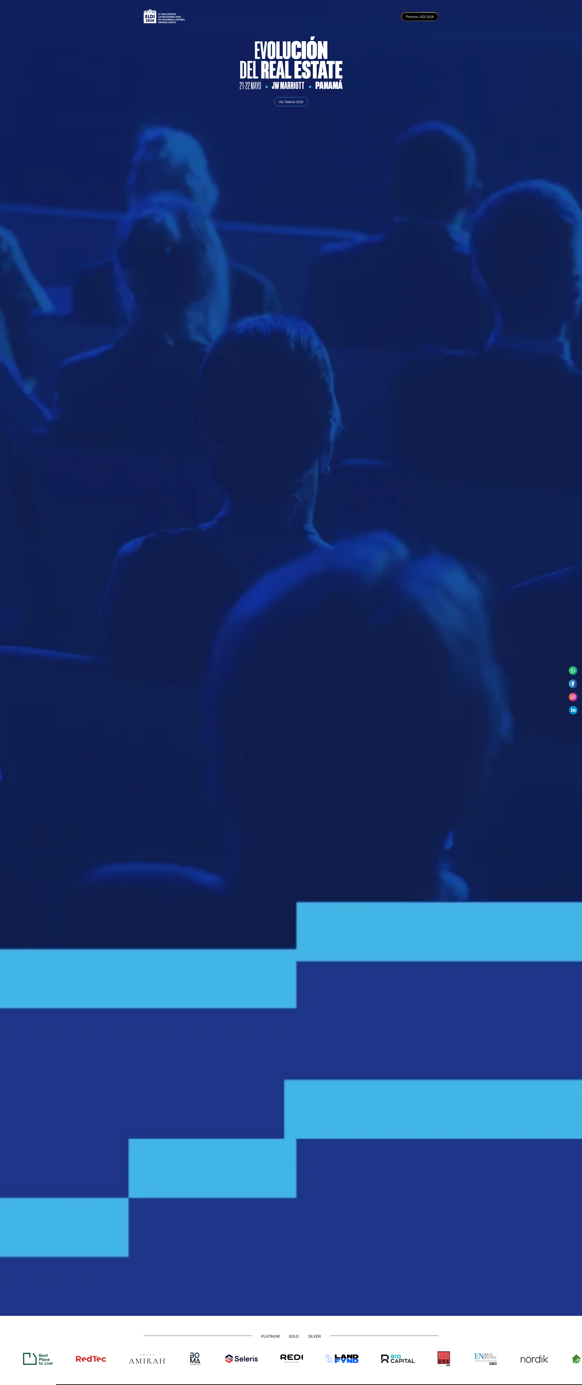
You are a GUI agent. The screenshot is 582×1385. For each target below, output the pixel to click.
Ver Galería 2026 (291, 102)
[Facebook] (573, 683)
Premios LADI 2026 (420, 17)
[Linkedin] (573, 710)
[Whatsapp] (573, 670)
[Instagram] (573, 697)
